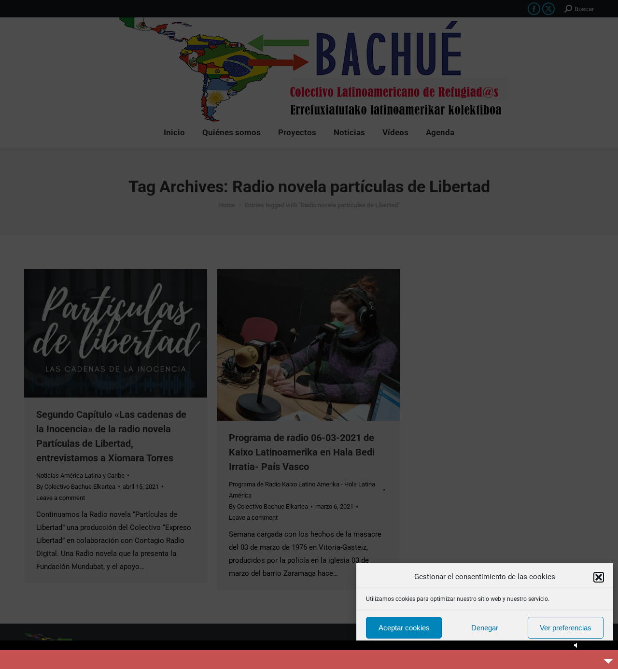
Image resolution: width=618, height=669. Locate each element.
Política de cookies (451, 650)
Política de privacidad (509, 650)
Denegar (484, 628)
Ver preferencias (565, 628)
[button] (599, 577)
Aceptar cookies (404, 628)
